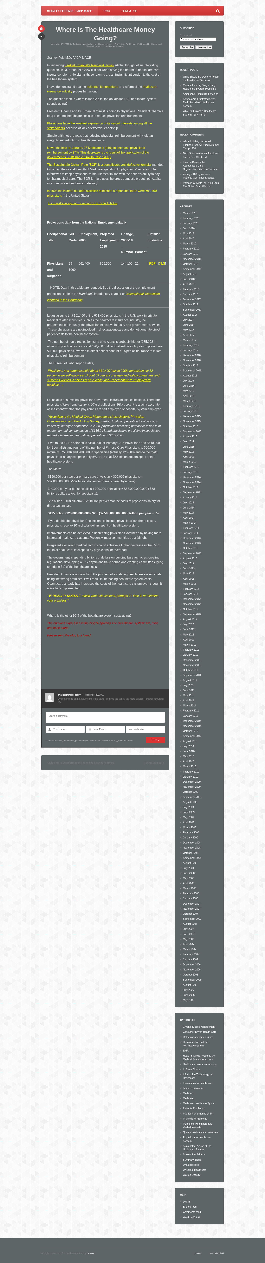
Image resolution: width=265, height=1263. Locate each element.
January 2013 (190, 593)
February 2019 (191, 248)
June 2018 (189, 279)
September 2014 (192, 492)
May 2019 (188, 233)
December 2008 (192, 842)
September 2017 (192, 309)
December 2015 (192, 416)
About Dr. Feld (129, 10)
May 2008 (188, 878)
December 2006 (192, 964)
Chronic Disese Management (199, 1026)
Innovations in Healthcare (197, 1083)
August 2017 (190, 314)
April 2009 (188, 822)
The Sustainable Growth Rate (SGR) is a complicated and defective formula (99, 164)
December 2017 (192, 299)
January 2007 (190, 959)
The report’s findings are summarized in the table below (82, 203)
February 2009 (191, 832)
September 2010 (192, 736)
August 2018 (190, 274)
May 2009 (188, 817)
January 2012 (190, 654)
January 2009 (190, 837)
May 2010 (188, 756)
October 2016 (190, 365)
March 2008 (189, 888)
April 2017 (188, 335)
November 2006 (192, 969)
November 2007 (192, 908)
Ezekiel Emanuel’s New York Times (89, 65)
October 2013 (190, 548)
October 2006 (190, 974)
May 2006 (188, 1000)
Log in (186, 1201)
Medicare (188, 1098)
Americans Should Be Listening (200, 93)
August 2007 (190, 923)
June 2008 (189, 873)
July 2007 (188, 928)
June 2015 (189, 446)
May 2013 (188, 573)
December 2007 (192, 903)
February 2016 (191, 406)
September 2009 (192, 797)
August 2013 (190, 558)
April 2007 (188, 944)
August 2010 (190, 741)
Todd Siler (188, 153)
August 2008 (190, 863)
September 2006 (192, 979)
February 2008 (191, 893)
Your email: (186, 35)
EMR (186, 1050)
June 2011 (188, 690)
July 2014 (188, 502)
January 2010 (190, 776)
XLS (162, 263)
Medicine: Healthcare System (199, 1103)
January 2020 (190, 223)
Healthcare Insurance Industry (200, 1064)
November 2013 (192, 543)
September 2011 (192, 675)
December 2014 (192, 477)
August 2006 (190, 984)
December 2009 (192, 781)
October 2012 (190, 609)
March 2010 (189, 766)
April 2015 (188, 456)
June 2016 (189, 385)
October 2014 (190, 487)
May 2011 (188, 695)
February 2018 (191, 289)
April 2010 (188, 761)
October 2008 (190, 852)
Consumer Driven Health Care (199, 1031)
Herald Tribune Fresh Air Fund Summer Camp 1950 (201, 145)
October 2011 (190, 670)
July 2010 (188, 746)
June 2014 (189, 507)
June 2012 (189, 629)
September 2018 (192, 269)
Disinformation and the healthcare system (92, 44)
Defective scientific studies (198, 1037)
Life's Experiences (193, 1088)
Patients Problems (193, 1108)
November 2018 (192, 258)
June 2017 (189, 324)
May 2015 (188, 451)
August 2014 (190, 497)
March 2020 (189, 213)
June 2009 (189, 812)
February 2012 (191, 649)
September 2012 (192, 614)
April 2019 (188, 238)
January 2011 (190, 715)
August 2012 (190, 619)
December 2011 (191, 660)
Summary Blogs (192, 1159)
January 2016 (190, 411)
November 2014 (192, 482)
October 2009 (190, 791)
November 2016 (192, 360)
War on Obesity (191, 1174)
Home (107, 10)
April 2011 (188, 700)
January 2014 (190, 533)
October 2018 (190, 263)
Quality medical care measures (200, 1132)
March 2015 (189, 461)
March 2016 (189, 401)
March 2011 (189, 705)
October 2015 (190, 426)
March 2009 (189, 827)
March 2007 (189, 949)
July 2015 (188, 441)
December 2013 (192, 538)
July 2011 (188, 685)
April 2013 (188, 578)
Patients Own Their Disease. (199, 177)
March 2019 (189, 243)
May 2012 (188, 634)
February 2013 (191, 588)
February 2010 (191, 771)
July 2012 (188, 624)
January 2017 (190, 350)
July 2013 (188, 563)
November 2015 (192, 421)
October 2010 (190, 730)
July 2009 (188, 807)
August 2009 (190, 802)
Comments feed (192, 1211)
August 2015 (190, 436)
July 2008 (188, 868)
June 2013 (189, 568)
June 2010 (189, 751)
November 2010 (192, 725)
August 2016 (190, 375)
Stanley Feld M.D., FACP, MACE (69, 11)
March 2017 (189, 340)
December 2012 (192, 598)
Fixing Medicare (154, 762)
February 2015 (191, 466)
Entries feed (190, 1206)
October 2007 (190, 913)
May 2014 (188, 512)
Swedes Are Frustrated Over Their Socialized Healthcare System (199, 102)
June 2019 (189, 228)
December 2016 (192, 355)
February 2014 (191, 528)
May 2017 (188, 329)
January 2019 (190, 253)
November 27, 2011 (60, 44)
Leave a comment (114, 46)
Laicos (90, 1253)
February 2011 (191, 710)
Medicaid (188, 1093)
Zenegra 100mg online (195, 174)
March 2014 (189, 522)
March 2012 (189, 644)
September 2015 (192, 431)
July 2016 (188, 380)
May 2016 (188, 390)
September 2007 (192, 918)
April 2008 (188, 883)
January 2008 (190, 898)
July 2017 (188, 319)
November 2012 (192, 604)
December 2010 (192, 720)
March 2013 (189, 583)
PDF (152, 263)
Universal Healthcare (194, 1169)
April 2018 (188, 284)
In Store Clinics (191, 1069)
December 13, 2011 (94, 695)
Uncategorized (191, 1164)
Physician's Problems (125, 44)
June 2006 (189, 995)
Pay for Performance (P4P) (198, 1113)
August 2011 (190, 680)
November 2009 (192, 786)
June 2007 (189, 934)
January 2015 (190, 472)
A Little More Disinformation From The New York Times (80, 762)
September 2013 (192, 553)
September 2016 (192, 370)
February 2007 (191, 954)
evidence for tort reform (102, 86)
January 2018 (190, 294)
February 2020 (191, 218)
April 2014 (188, 517)
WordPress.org (191, 1217)
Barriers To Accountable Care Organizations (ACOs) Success (200, 166)
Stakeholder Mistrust (194, 1154)
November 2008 (192, 847)
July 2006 (188, 989)
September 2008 (192, 857)
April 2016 (188, 396)
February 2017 (191, 345)
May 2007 (188, 939)
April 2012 (188, 639)
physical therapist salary (69, 695)
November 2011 (191, 665)
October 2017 (190, 304)
